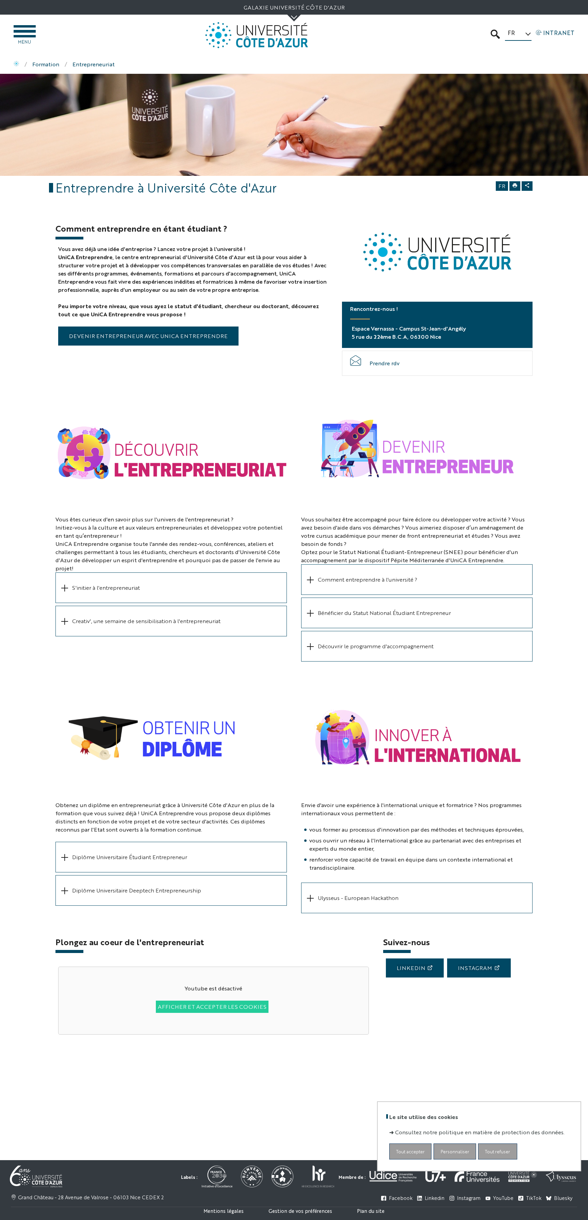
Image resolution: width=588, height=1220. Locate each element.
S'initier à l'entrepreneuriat (106, 587)
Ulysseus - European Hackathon (358, 897)
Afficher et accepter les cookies (212, 1006)
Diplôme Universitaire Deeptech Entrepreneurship (136, 890)
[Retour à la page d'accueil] (256, 35)
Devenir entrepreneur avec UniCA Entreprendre (148, 335)
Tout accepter (410, 1151)
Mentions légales (223, 1210)
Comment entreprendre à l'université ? (368, 579)
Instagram (475, 967)
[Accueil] (16, 64)
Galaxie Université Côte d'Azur (294, 7)
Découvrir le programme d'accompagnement (376, 646)
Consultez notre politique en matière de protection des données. (480, 1131)
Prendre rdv (384, 363)
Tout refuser (497, 1151)
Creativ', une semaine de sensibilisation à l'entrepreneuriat (147, 620)
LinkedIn (411, 967)
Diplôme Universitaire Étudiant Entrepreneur (129, 856)
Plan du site (371, 1210)
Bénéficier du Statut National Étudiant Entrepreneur (385, 612)
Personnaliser (455, 1151)
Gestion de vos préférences (300, 1210)
